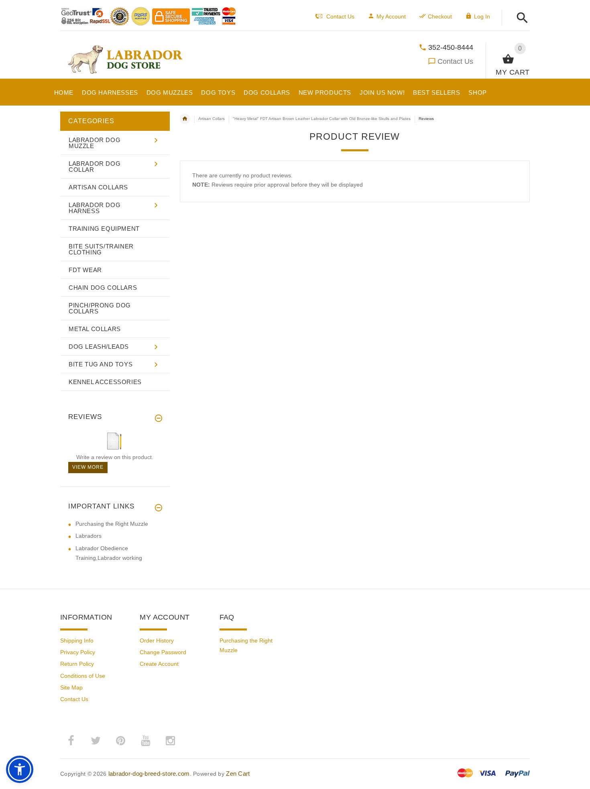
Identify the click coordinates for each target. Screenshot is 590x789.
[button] (520, 18)
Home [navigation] (185, 119)
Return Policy (77, 664)
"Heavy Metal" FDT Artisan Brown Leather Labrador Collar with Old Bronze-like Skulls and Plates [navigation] (322, 118)
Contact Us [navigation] (340, 16)
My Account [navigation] (391, 16)
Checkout (440, 16)
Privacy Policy (77, 652)
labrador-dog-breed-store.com (149, 773)
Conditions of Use (82, 676)
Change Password (163, 652)
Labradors (88, 536)
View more (88, 467)
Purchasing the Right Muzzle (111, 524)
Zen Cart (238, 773)
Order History (157, 640)
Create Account (159, 664)
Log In (482, 16)
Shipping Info (77, 640)
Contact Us (455, 61)
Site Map (71, 687)
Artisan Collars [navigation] (211, 118)
